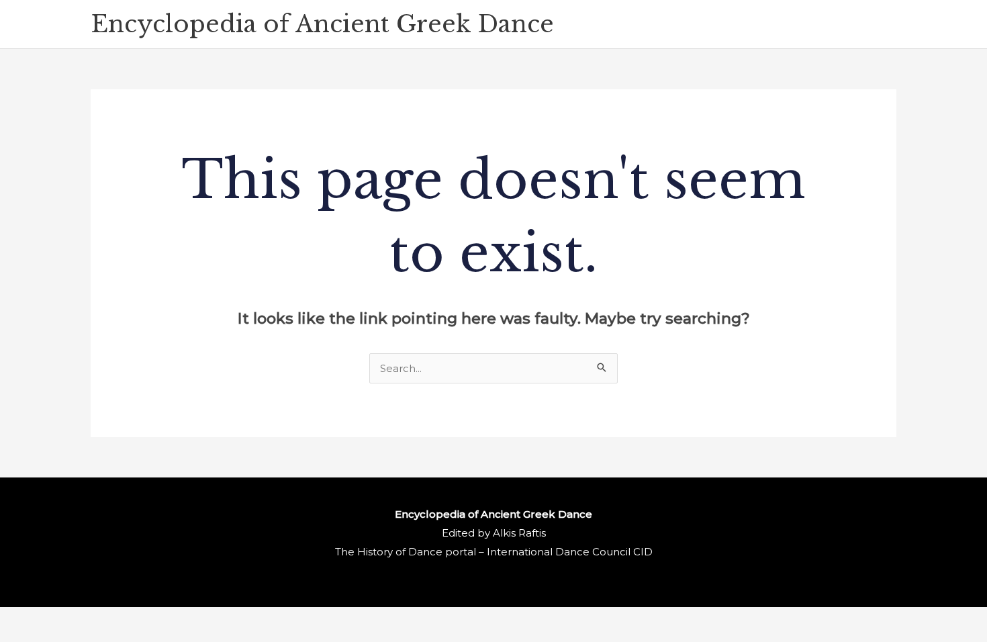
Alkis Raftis (519, 532)
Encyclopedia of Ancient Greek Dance (322, 23)
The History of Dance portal (405, 551)
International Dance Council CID (570, 551)
